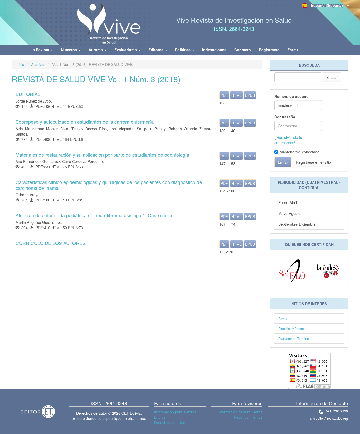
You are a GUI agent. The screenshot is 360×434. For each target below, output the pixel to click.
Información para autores (175, 411)
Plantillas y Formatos (293, 328)
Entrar (292, 49)
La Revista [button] (40, 49)
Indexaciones (214, 49)
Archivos (38, 64)
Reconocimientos (248, 417)
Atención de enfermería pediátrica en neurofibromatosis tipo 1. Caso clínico (95, 215)
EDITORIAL (28, 93)
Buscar (332, 77)
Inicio (20, 64)
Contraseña (284, 116)
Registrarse (269, 49)
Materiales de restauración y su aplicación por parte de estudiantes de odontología (102, 154)
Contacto (242, 49)
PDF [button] (224, 95)
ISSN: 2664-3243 (234, 28)
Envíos (160, 417)
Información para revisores (240, 411)
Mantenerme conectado (299, 152)
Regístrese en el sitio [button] (313, 162)
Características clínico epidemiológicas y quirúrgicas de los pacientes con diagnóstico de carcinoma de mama (109, 185)
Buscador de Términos (294, 338)
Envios (283, 318)
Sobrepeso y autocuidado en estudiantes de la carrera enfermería (85, 121)
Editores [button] (156, 49)
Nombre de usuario (291, 96)
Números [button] (69, 49)
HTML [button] (236, 95)
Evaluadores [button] (126, 49)
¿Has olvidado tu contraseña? (288, 140)
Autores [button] (96, 49)
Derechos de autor (169, 422)
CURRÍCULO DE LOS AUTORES (51, 242)
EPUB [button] (250, 95)
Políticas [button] (183, 49)
